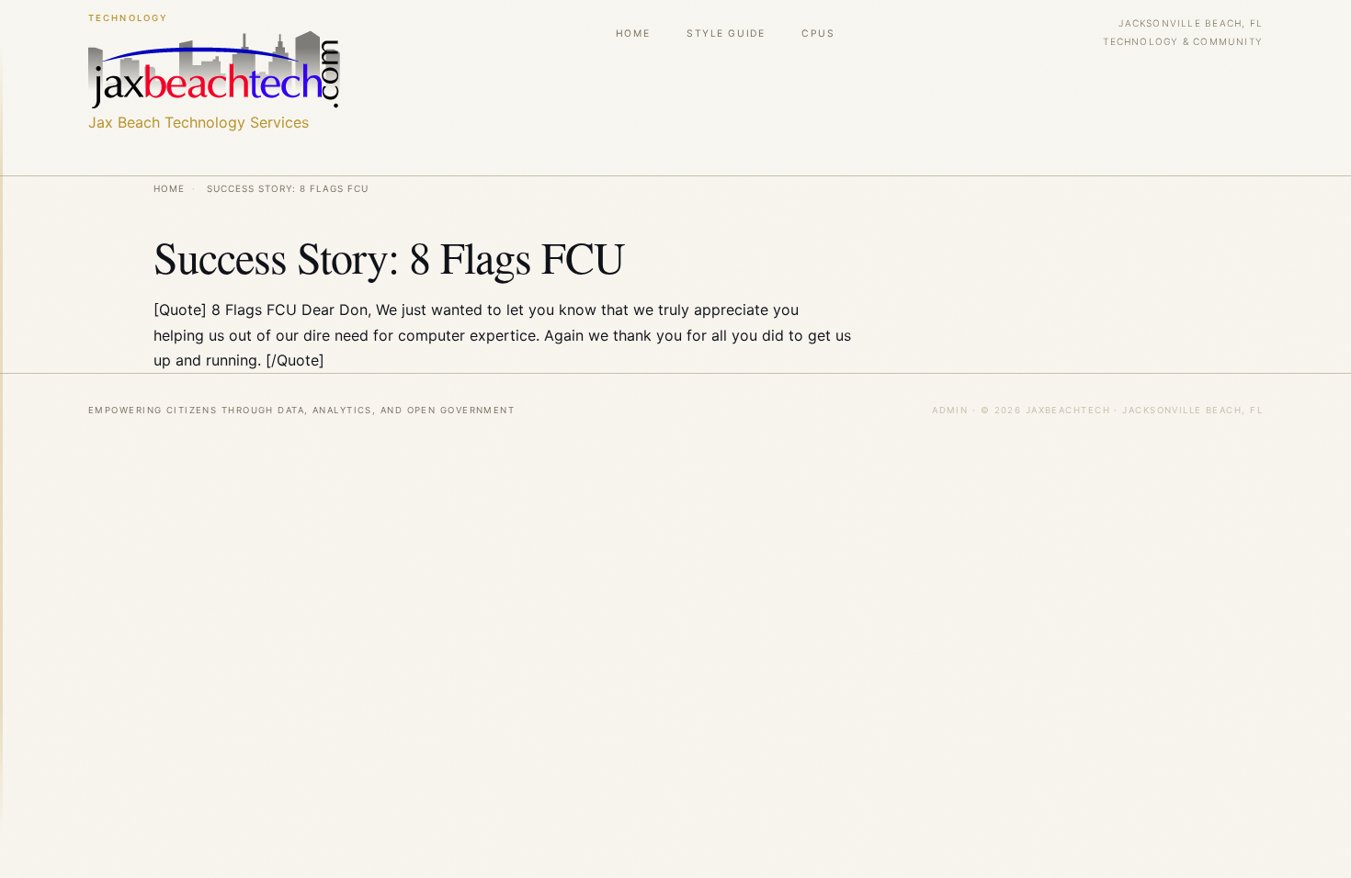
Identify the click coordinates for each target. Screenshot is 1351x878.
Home (633, 33)
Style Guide (726, 33)
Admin (950, 410)
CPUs (817, 33)
